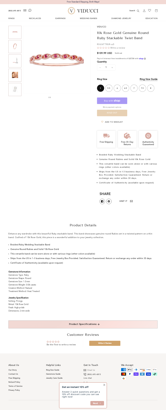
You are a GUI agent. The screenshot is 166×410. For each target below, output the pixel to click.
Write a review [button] (105, 343)
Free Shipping (14, 378)
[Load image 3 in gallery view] (14, 60)
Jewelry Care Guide (54, 378)
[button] (138, 11)
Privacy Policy (14, 390)
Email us (91, 370)
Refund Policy (14, 382)
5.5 (109, 88)
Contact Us (13, 374)
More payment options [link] (112, 107)
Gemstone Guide (53, 374)
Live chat (88, 378)
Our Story (12, 370)
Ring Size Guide (149, 79)
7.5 (142, 88)
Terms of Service (15, 386)
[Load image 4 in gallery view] (14, 75)
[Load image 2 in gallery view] (14, 46)
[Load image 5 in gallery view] (14, 89)
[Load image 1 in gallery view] (14, 32)
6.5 (125, 88)
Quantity (102, 62)
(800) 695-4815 (14, 11)
